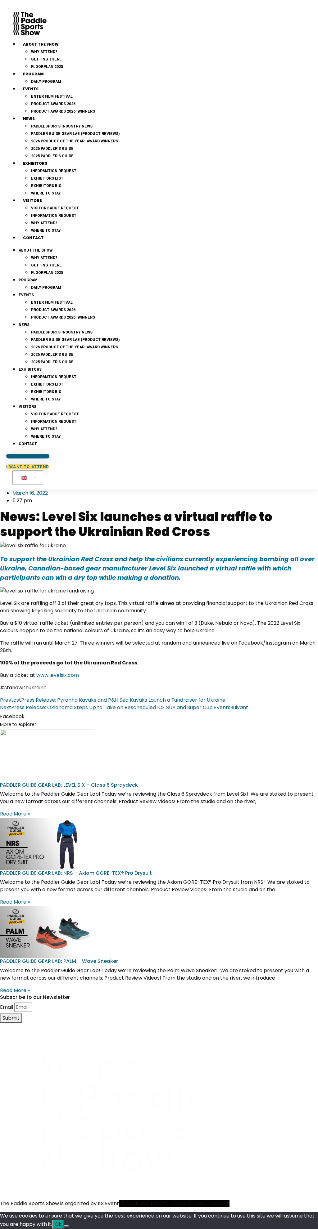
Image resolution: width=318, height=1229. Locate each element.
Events (31, 89)
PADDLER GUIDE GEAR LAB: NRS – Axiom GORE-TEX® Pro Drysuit (76, 873)
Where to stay (46, 399)
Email (6, 1007)
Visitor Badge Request (55, 208)
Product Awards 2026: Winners (63, 111)
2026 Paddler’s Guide (52, 148)
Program (33, 74)
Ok (58, 1224)
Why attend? (44, 52)
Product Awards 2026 (53, 104)
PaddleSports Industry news (62, 126)
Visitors (32, 200)
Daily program (46, 81)
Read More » (15, 813)
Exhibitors (35, 163)
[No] (66, 1226)
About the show (41, 44)
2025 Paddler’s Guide (52, 156)
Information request (53, 171)
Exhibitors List (47, 178)
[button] (159, 716)
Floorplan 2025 (47, 272)
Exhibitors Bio (46, 186)
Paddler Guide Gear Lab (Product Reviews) (75, 134)
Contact (33, 237)
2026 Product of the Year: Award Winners (74, 141)
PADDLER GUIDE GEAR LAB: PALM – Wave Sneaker (59, 961)
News (29, 118)
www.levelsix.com (57, 675)
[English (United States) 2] (27, 478)
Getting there (46, 59)
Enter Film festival (52, 96)
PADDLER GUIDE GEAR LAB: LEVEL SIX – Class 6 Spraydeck (69, 785)
